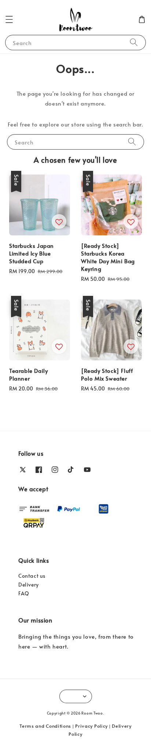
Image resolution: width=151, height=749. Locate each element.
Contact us (31, 575)
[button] (9, 19)
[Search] (134, 42)
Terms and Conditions (45, 726)
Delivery (28, 584)
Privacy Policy (91, 726)
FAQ (23, 593)
